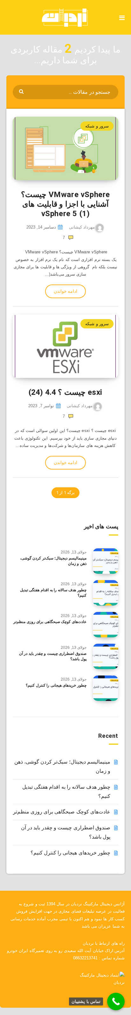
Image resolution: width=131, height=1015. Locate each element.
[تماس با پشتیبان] (116, 1001)
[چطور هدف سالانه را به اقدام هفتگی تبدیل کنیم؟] (105, 593)
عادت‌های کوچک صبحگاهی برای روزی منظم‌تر (49, 622)
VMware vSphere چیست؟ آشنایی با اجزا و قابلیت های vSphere (65, 204)
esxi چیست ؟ (65, 392)
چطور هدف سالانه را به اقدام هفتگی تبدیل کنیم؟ (53, 593)
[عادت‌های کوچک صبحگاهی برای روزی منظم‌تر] (105, 624)
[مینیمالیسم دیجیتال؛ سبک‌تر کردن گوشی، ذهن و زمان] (105, 561)
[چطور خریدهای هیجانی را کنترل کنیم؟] (105, 688)
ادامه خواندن (65, 291)
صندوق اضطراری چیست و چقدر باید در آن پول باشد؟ (52, 656)
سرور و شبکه (97, 126)
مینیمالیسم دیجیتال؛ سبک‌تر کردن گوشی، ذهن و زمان (53, 561)
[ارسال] (22, 91)
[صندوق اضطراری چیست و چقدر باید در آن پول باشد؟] (105, 656)
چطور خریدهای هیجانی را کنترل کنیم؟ (56, 685)
